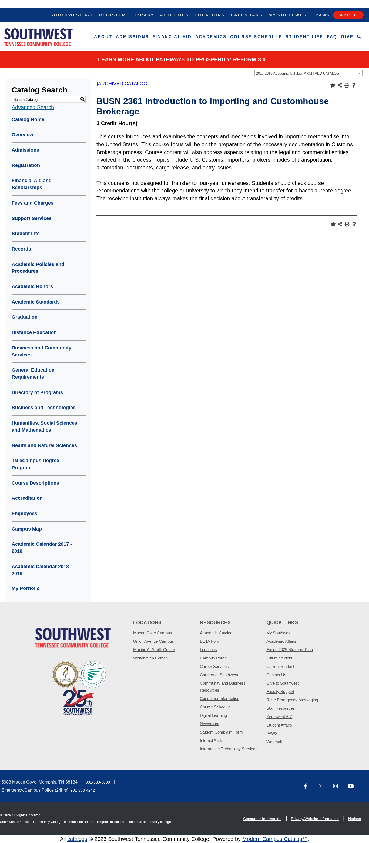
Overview (22, 134)
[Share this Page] (340, 85)
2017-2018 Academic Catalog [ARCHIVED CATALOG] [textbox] (298, 73)
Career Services (214, 666)
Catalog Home (28, 119)
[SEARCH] (359, 37)
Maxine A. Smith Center (154, 649)
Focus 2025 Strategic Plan (289, 649)
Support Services (32, 218)
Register (112, 15)
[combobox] (308, 73)
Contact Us (276, 674)
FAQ (332, 36)
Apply (348, 15)
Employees (24, 513)
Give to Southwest (282, 683)
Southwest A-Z (71, 15)
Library (142, 15)
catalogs (77, 839)
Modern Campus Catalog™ (275, 839)
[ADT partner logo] (79, 687)
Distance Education (34, 332)
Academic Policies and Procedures (38, 268)
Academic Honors (32, 286)
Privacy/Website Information (315, 819)
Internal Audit (211, 740)
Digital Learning (213, 715)
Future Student (279, 658)
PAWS (272, 733)
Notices (354, 819)
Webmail (274, 741)
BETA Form (210, 641)
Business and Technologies (44, 407)
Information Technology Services (228, 749)
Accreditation (27, 498)
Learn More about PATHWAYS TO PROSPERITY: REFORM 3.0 (182, 59)
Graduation (25, 317)
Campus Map (27, 529)
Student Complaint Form (221, 732)
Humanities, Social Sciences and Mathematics (44, 426)
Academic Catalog (216, 633)
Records (21, 249)
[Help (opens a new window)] (354, 85)
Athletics (174, 15)
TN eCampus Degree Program (35, 464)
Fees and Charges (32, 203)
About (103, 36)
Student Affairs (279, 725)
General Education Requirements (33, 373)
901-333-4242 (83, 790)
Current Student (280, 666)
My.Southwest (289, 15)
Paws (323, 15)
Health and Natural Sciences (44, 445)
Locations (209, 15)
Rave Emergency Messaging (292, 700)
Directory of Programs (37, 392)
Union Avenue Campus (153, 641)
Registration (26, 165)
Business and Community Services (41, 351)
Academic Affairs (281, 641)
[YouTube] (353, 786)
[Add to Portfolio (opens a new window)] (333, 85)
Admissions (132, 36)
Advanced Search (33, 107)
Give (347, 36)
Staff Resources (280, 708)
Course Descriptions (35, 483)
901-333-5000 (98, 782)
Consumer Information (219, 698)
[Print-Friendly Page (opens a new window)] (347, 85)
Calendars (247, 15)
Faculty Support (280, 691)
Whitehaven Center (150, 658)
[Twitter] (323, 786)
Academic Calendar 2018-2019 (41, 570)
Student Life (304, 36)
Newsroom (209, 723)
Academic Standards (36, 302)
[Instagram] (338, 786)
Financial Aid (172, 36)
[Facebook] (309, 786)
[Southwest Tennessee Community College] (38, 37)
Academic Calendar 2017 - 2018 (42, 547)
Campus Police (213, 658)
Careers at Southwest (219, 674)
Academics (211, 36)
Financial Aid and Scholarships (32, 184)
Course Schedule (256, 36)
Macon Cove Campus (152, 633)
